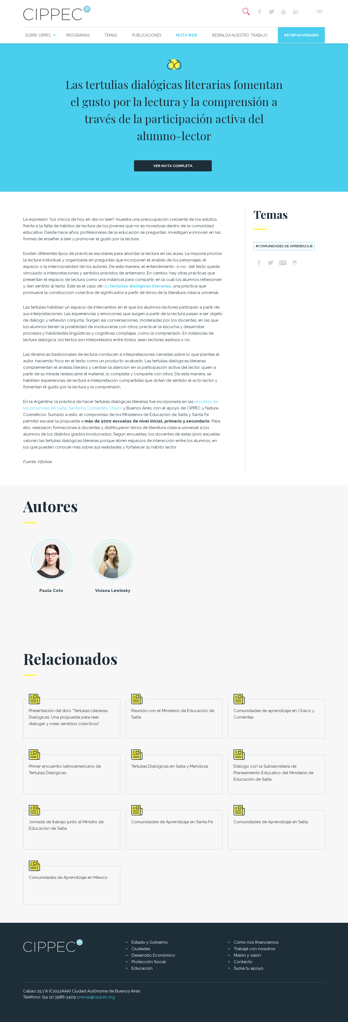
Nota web (186, 35)
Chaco (115, 408)
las (137, 286)
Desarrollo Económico (153, 955)
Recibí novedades (301, 35)
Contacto (243, 961)
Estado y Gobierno (150, 942)
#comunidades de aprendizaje (284, 246)
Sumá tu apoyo (248, 968)
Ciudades (141, 948)
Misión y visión (247, 955)
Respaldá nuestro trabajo (240, 35)
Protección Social (149, 961)
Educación (142, 968)
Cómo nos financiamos (256, 942)
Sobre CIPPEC (38, 35)
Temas (110, 35)
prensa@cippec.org (96, 997)
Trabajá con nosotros (254, 948)
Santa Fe (77, 408)
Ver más (71, 718)
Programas (77, 35)
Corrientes (97, 408)
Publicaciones (146, 35)
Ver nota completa (172, 166)
